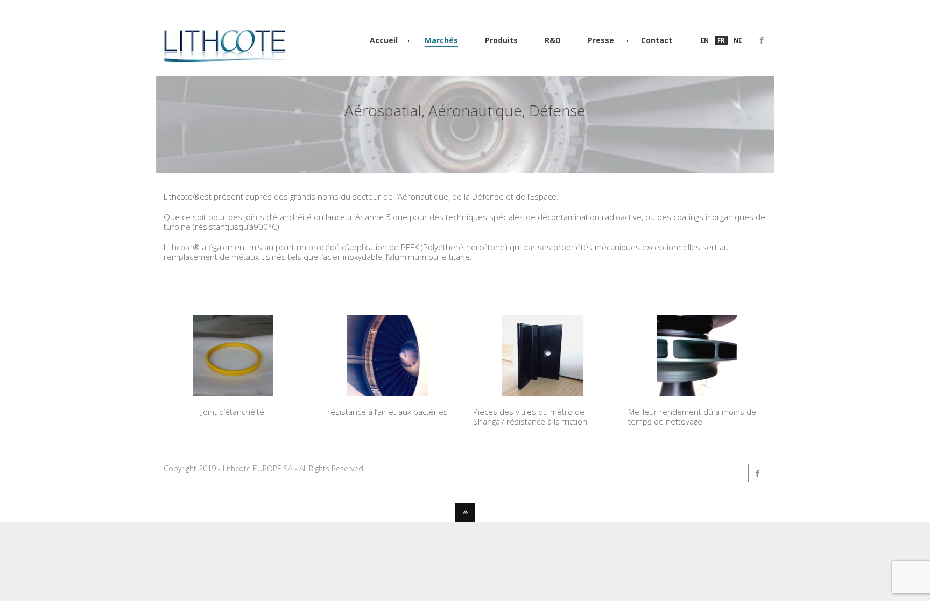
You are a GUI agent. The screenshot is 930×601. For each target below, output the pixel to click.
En (705, 40)
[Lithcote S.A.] (225, 58)
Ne (738, 40)
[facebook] (761, 42)
